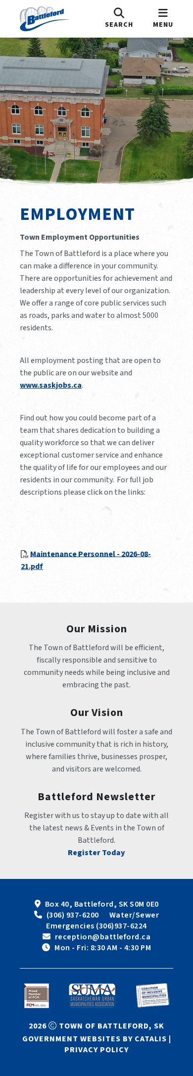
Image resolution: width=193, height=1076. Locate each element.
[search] (119, 19)
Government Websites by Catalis (94, 1038)
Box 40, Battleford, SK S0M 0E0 (102, 904)
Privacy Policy (96, 1049)
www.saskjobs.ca (51, 385)
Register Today (96, 852)
